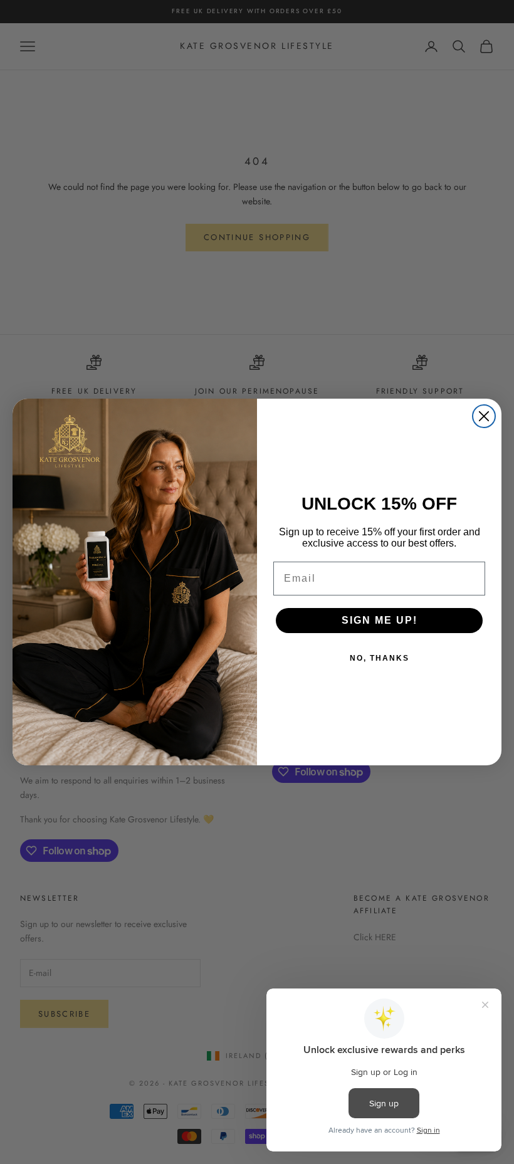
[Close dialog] (484, 416)
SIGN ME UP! (379, 620)
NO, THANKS (379, 658)
